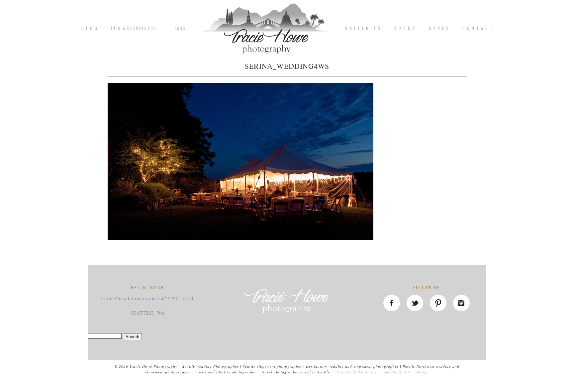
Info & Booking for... (136, 28)
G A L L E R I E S (363, 28)
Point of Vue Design (410, 371)
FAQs (180, 28)
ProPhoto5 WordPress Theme (363, 371)
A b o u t (405, 28)
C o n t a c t (477, 28)
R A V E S (439, 28)
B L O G (89, 28)
